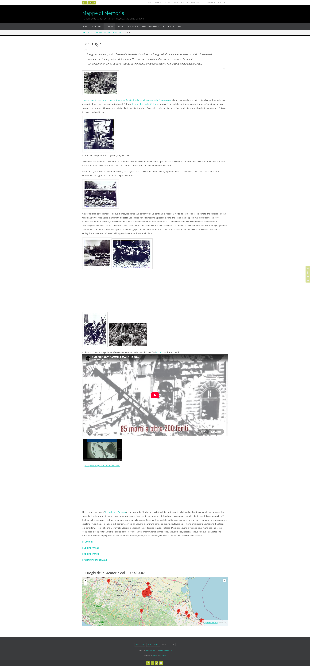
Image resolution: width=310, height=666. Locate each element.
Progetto (158, 2)
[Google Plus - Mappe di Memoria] (84, 2)
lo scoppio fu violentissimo (144, 104)
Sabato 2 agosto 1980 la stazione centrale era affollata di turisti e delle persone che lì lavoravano (126, 100)
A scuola (184, 2)
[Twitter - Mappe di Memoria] (91, 2)
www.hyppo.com (165, 650)
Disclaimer (140, 645)
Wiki (219, 2)
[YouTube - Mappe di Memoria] (94, 2)
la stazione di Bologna (115, 512)
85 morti (160, 352)
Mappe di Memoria (103, 12)
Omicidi (175, 2)
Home (150, 2)
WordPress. (162, 655)
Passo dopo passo (197, 2)
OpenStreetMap (211, 622)
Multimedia (211, 2)
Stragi (167, 2)
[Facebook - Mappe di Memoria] (87, 2)
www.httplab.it (151, 650)
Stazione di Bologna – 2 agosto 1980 (108, 32)
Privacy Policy (153, 645)
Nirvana (154, 655)
